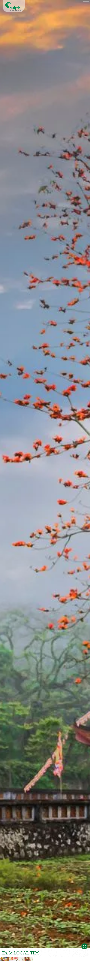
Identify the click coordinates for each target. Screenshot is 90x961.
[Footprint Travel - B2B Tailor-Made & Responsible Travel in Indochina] (13, 6)
